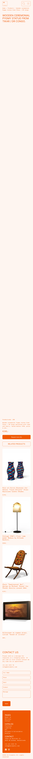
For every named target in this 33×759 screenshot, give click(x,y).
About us (8, 717)
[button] (24, 3)
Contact (7, 721)
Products (11, 8)
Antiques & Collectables (14, 731)
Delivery (8, 719)
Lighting (8, 728)
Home (4, 8)
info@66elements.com (12, 746)
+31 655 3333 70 (10, 744)
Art (6, 729)
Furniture (8, 726)
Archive (7, 733)
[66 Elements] (4, 3)
